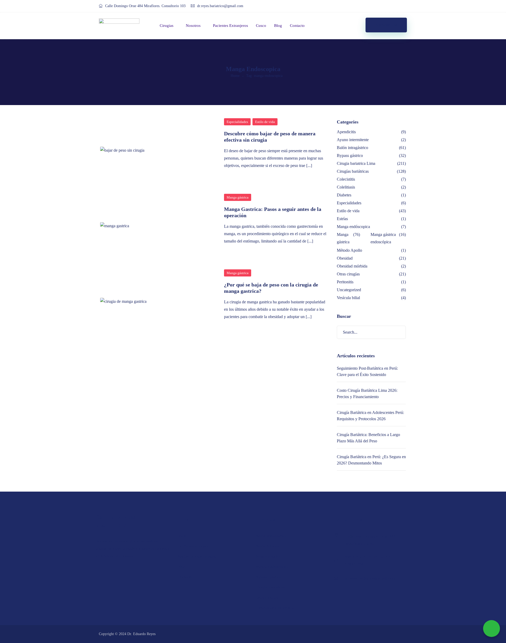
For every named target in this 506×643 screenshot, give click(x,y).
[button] (386, 25)
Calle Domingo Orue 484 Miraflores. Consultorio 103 (145, 6)
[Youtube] (401, 6)
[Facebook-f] (381, 6)
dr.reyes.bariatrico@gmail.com (220, 6)
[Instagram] (391, 6)
